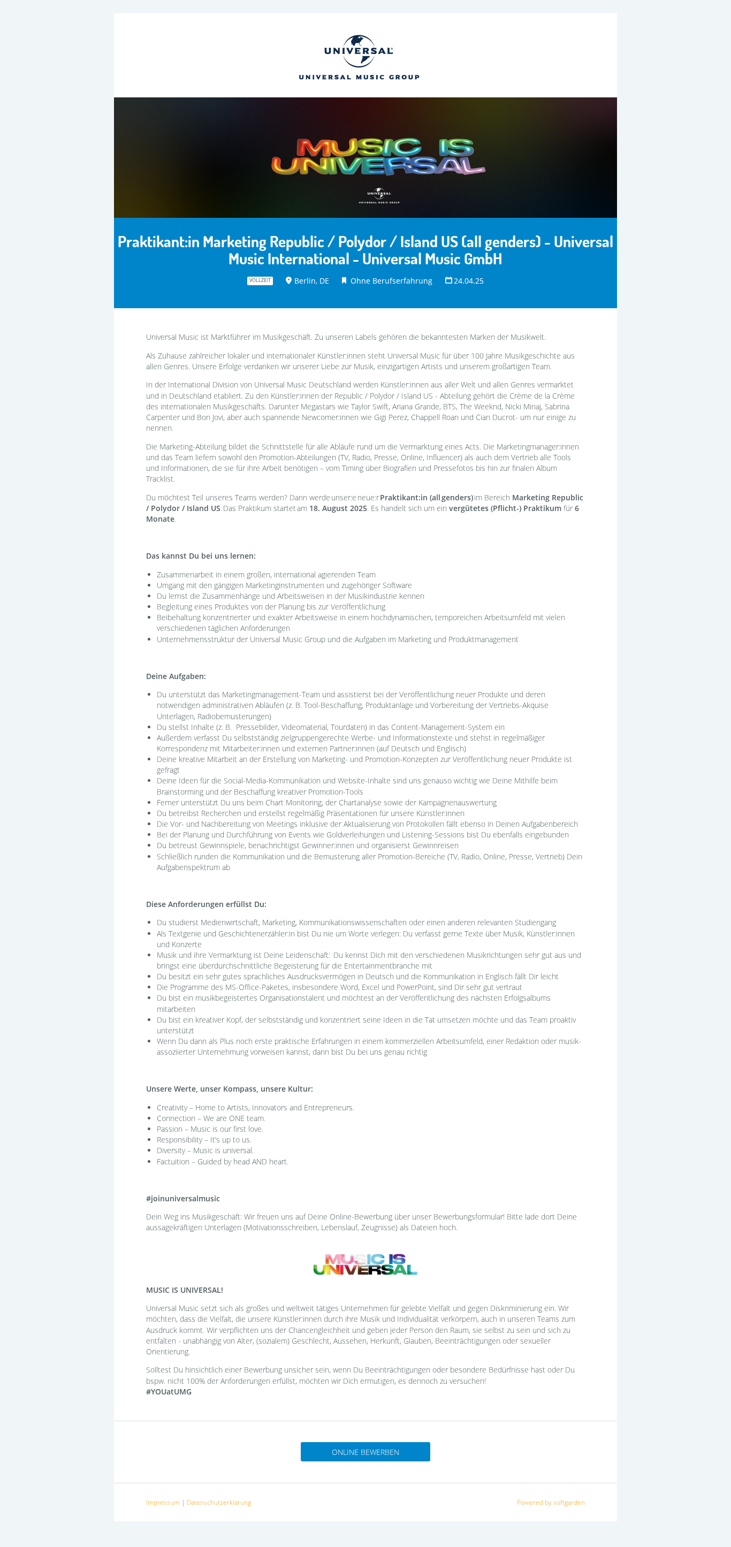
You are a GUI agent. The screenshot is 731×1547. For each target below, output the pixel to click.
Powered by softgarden (551, 1502)
